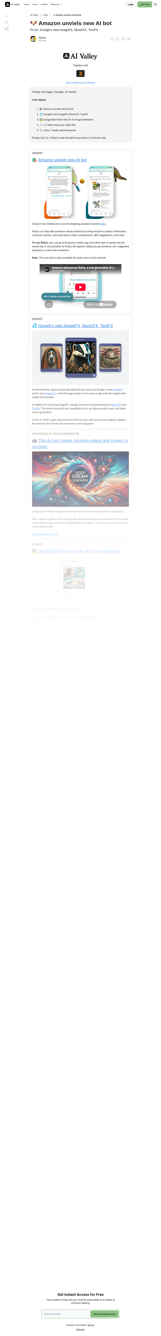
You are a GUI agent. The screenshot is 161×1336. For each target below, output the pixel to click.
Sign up (69, 82)
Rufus (102, 224)
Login (130, 4)
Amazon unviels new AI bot (62, 159)
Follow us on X (80, 82)
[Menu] (155, 4)
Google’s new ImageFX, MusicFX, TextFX (75, 325)
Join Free (145, 4)
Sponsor (91, 82)
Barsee (42, 37)
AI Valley (34, 15)
